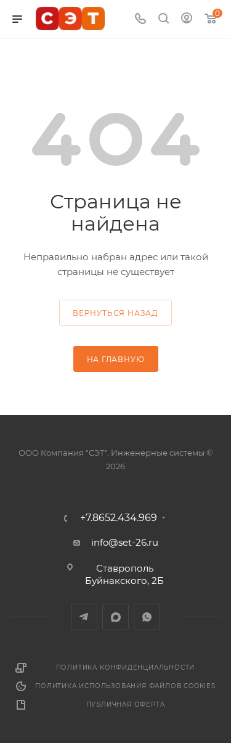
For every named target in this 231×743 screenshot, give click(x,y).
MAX (115, 617)
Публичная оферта (125, 704)
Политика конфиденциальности (125, 667)
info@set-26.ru (124, 542)
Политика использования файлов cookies (125, 686)
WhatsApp (147, 617)
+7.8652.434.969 (118, 518)
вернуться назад (115, 313)
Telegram (84, 617)
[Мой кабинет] (186, 19)
